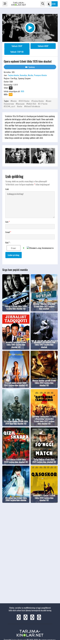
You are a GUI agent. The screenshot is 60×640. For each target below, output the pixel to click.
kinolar (14, 101)
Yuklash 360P (17, 46)
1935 (22, 91)
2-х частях (43, 103)
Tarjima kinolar (13, 75)
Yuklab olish (31, 103)
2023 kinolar (25, 101)
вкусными (20, 103)
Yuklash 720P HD (17, 51)
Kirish (53, 3)
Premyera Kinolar (40, 75)
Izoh (7, 189)
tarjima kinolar (38, 101)
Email (8, 232)
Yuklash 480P (43, 46)
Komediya (23, 75)
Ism (7, 221)
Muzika (30, 75)
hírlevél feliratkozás (32, 106)
